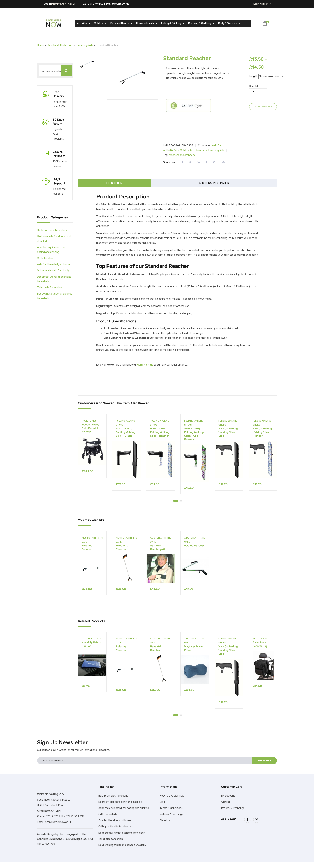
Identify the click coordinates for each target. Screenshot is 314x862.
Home (40, 45)
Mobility (98, 23)
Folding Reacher (194, 545)
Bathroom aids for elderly (52, 230)
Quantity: (254, 86)
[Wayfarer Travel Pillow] (195, 669)
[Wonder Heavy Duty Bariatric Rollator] (92, 451)
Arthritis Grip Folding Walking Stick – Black (125, 432)
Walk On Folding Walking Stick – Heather (262, 432)
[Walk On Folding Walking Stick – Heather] (263, 459)
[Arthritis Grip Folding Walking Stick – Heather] (160, 459)
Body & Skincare (227, 23)
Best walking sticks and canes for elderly (122, 845)
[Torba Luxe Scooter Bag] (263, 665)
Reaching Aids (85, 45)
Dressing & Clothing (199, 23)
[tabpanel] (92, 448)
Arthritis (82, 23)
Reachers (201, 150)
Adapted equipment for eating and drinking (123, 808)
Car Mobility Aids (92, 638)
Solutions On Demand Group (53, 839)
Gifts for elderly (46, 258)
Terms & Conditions (171, 808)
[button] (265, 24)
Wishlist (225, 801)
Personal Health (119, 23)
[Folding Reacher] (195, 568)
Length (253, 76)
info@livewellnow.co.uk (63, 4)
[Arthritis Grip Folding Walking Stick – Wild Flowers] (195, 463)
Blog (162, 801)
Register (266, 4)
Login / (257, 4)
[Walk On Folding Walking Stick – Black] (229, 459)
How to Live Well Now (172, 795)
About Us (165, 820)
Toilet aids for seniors (49, 287)
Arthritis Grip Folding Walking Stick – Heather (160, 432)
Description (114, 183)
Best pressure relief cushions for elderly (121, 832)
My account (228, 795)
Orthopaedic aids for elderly (53, 270)
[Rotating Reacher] (92, 568)
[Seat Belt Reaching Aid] (160, 568)
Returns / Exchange (171, 814)
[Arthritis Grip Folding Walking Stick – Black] (126, 459)
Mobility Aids (187, 150)
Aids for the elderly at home (53, 264)
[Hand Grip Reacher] (126, 568)
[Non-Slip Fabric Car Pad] (92, 665)
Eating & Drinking (171, 23)
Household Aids (145, 23)
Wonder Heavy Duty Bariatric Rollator (90, 428)
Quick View (92, 456)
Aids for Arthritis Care (60, 45)
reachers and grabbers (182, 155)
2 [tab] (181, 501)
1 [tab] (175, 501)
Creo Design (66, 834)
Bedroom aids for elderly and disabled (120, 801)
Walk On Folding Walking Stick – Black (228, 432)
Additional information (214, 183)
